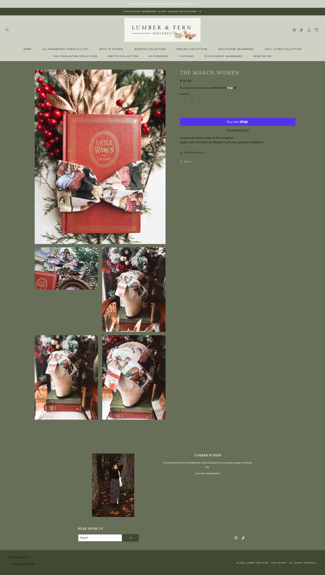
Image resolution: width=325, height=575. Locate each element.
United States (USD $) (22, 564)
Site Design (279, 563)
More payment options (237, 130)
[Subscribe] (130, 538)
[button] (7, 30)
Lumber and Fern (257, 563)
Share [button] (187, 161)
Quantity (184, 94)
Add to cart (220, 112)
